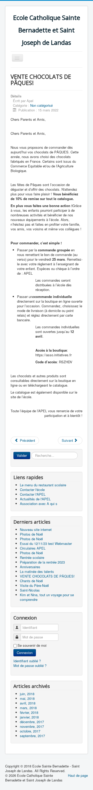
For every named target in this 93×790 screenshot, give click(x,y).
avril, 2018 (27, 703)
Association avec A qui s (38, 503)
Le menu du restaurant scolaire (43, 484)
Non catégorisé (41, 105)
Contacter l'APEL (32, 494)
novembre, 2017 (32, 726)
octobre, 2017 (30, 731)
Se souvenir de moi (32, 645)
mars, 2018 (28, 707)
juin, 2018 (27, 693)
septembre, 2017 (32, 735)
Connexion (25, 652)
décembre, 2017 (32, 721)
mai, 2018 (27, 698)
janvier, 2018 (29, 717)
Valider (22, 455)
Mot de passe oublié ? (30, 665)
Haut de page (78, 775)
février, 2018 (29, 712)
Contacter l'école (32, 489)
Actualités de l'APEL (35, 498)
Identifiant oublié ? (27, 660)
